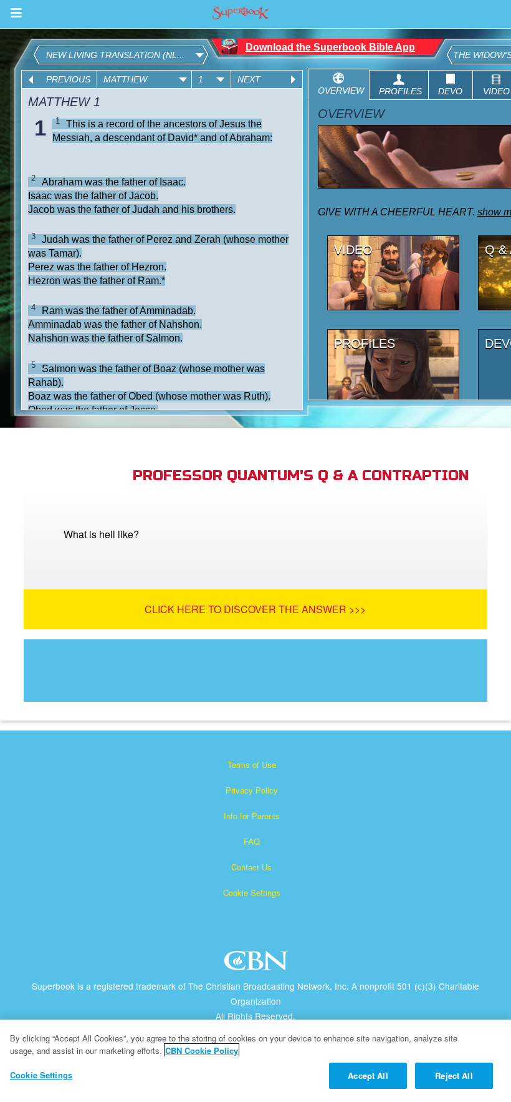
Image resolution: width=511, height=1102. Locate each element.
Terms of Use (251, 764)
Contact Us (251, 867)
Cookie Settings (251, 892)
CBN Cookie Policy (201, 1050)
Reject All (453, 1075)
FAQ (252, 841)
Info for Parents (252, 816)
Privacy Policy (252, 790)
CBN (258, 964)
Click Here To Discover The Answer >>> (255, 609)
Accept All (368, 1075)
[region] (255, 1061)
